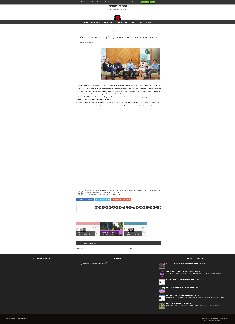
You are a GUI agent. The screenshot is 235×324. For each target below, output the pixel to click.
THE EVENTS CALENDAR (118, 6)
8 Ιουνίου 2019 (115, 194)
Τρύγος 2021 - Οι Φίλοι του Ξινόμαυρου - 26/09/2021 (183, 271)
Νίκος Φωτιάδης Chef (145, 105)
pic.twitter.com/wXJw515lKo (111, 192)
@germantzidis (103, 190)
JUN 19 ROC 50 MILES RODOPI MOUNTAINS (179, 303)
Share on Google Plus (122, 199)
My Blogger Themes (223, 318)
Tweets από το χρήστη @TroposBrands (94, 263)
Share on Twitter (104, 199)
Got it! (153, 2)
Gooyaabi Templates (214, 320)
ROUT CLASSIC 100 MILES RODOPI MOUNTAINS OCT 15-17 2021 (186, 263)
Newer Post (79, 248)
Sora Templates (212, 318)
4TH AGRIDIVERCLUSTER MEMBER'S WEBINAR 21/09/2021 (184, 279)
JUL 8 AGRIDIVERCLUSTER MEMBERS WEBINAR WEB (183, 295)
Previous (91, 42)
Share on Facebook (86, 199)
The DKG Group (102, 85)
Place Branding (83, 42)
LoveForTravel (113, 105)
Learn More (145, 2)
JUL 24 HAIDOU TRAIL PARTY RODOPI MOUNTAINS (182, 287)
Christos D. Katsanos (124, 97)
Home (130, 248)
